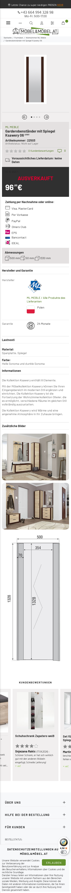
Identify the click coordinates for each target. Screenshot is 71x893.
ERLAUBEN (54, 862)
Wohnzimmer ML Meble (36, 38)
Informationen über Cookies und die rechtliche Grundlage (33, 871)
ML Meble (12, 127)
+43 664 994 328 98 (37, 13)
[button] (24, 117)
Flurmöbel (18, 38)
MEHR (60, 5)
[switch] (64, 852)
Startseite (8, 38)
